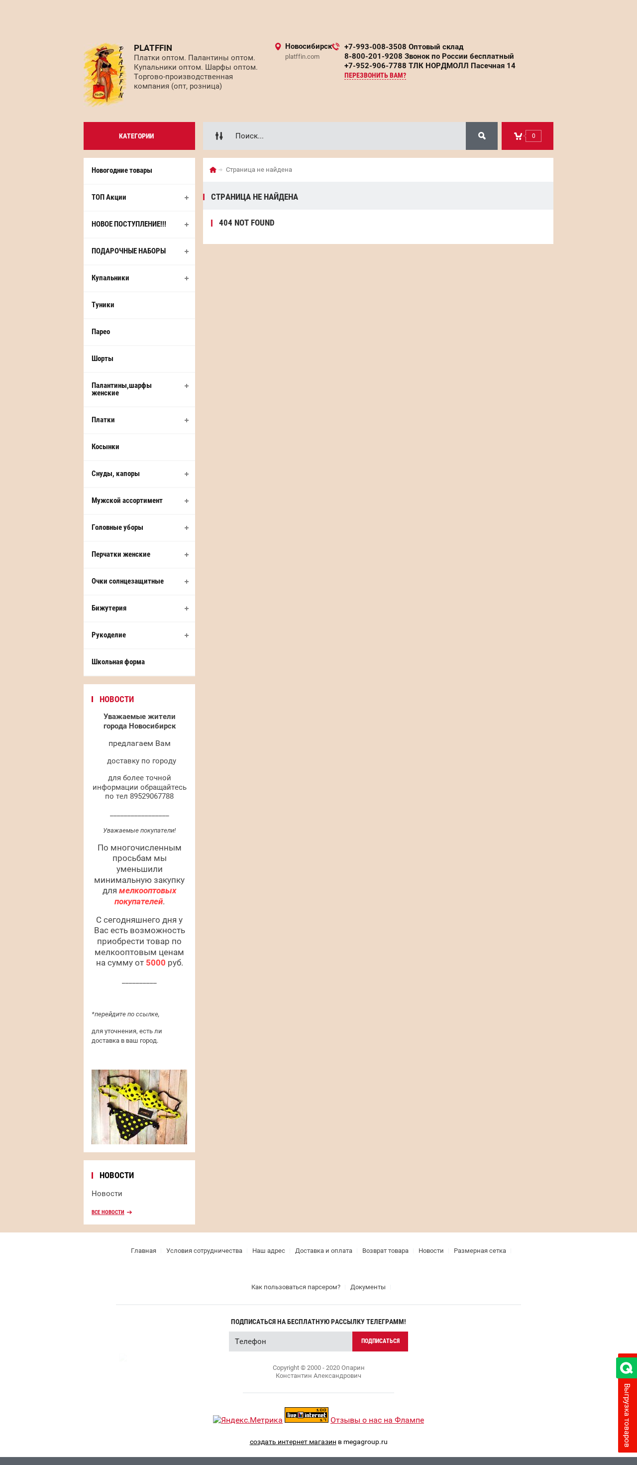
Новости (107, 1193)
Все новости (108, 1212)
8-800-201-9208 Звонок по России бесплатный (429, 56)
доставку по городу (141, 760)
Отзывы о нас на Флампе (377, 1420)
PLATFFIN (153, 48)
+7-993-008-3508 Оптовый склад (403, 46)
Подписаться (380, 1341)
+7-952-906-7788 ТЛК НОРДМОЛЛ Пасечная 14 (430, 65)
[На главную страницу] (105, 75)
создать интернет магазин (293, 1442)
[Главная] (213, 169)
